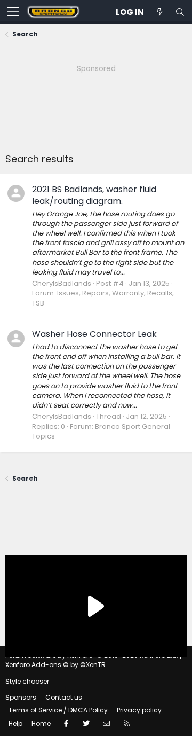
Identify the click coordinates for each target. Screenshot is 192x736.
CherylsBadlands (61, 283)
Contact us (63, 697)
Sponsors (20, 697)
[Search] (180, 12)
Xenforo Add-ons (55, 664)
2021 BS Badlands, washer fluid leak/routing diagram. (94, 195)
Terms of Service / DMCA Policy (58, 710)
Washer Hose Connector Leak (94, 334)
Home (41, 723)
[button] (13, 12)
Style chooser (27, 681)
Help (15, 723)
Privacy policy (139, 710)
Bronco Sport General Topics (101, 431)
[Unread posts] (159, 12)
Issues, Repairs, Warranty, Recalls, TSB (103, 298)
